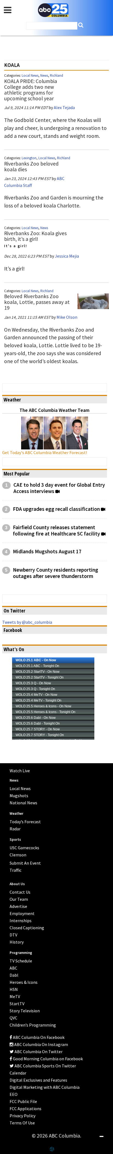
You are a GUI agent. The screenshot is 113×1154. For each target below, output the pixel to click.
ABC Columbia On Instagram (40, 1044)
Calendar (18, 1073)
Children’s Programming (33, 1025)
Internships (21, 920)
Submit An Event (25, 863)
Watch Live (20, 770)
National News (23, 802)
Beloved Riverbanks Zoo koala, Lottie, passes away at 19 (37, 302)
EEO (14, 1094)
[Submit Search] (80, 25)
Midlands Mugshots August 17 (47, 551)
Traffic (15, 870)
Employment (22, 913)
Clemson (18, 854)
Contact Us (20, 892)
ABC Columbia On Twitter (38, 1051)
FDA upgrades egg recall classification (56, 509)
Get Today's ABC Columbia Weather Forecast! (44, 452)
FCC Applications (25, 1108)
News (44, 75)
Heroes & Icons (24, 982)
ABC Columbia (53, 10)
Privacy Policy (22, 1115)
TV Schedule (21, 961)
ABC (13, 968)
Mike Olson (66, 317)
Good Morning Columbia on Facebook (47, 1058)
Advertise (18, 906)
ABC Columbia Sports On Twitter (45, 1065)
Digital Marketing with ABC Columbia (45, 1087)
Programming (21, 952)
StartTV (17, 1003)
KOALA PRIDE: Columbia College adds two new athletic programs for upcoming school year (30, 90)
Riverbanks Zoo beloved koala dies (31, 166)
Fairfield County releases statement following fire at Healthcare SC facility (56, 530)
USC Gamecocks (24, 847)
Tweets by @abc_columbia (27, 622)
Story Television (25, 1010)
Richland (56, 75)
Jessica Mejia (67, 256)
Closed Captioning (27, 927)
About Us (17, 884)
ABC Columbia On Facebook (38, 1037)
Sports (15, 839)
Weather (16, 813)
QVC (13, 1018)
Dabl (14, 975)
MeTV (15, 996)
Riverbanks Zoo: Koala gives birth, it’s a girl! (35, 236)
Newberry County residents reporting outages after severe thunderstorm (55, 573)
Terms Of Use (22, 1122)
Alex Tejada (64, 107)
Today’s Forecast (25, 821)
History (17, 942)
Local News (30, 75)
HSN (14, 989)
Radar (15, 828)
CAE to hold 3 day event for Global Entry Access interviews (59, 488)
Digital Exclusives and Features (38, 1080)
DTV (13, 935)
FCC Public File (23, 1101)
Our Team (19, 899)
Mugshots (19, 795)
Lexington (29, 158)
